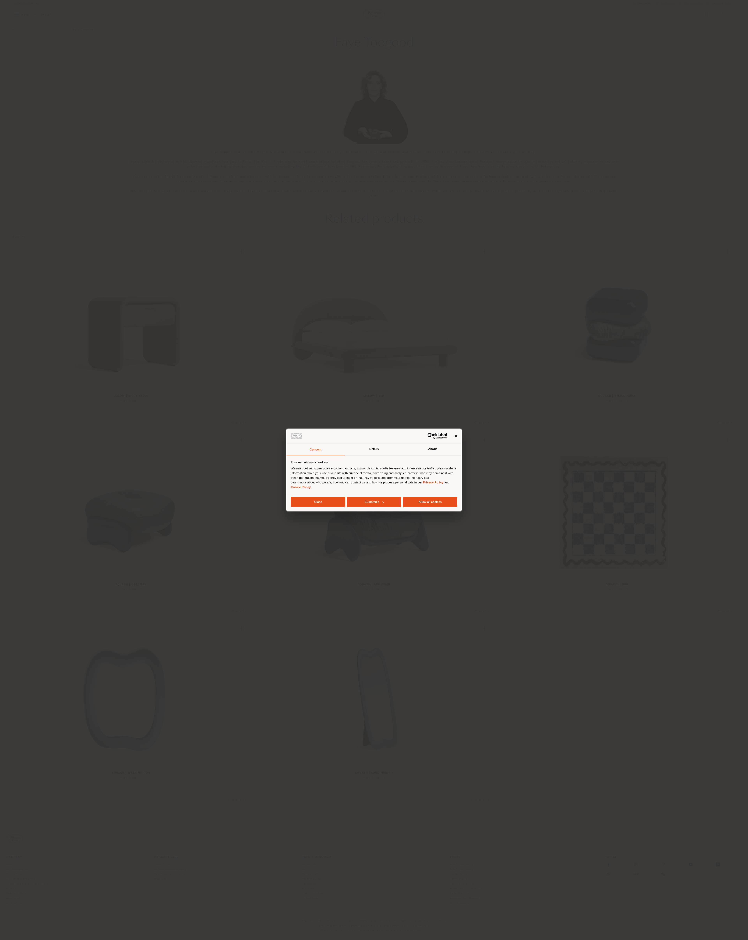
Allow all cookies (430, 501)
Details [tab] (374, 449)
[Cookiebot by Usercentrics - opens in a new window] (430, 436)
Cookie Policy (301, 487)
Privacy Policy (433, 482)
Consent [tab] (315, 449)
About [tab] (432, 449)
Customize (371, 501)
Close (318, 501)
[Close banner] (456, 436)
